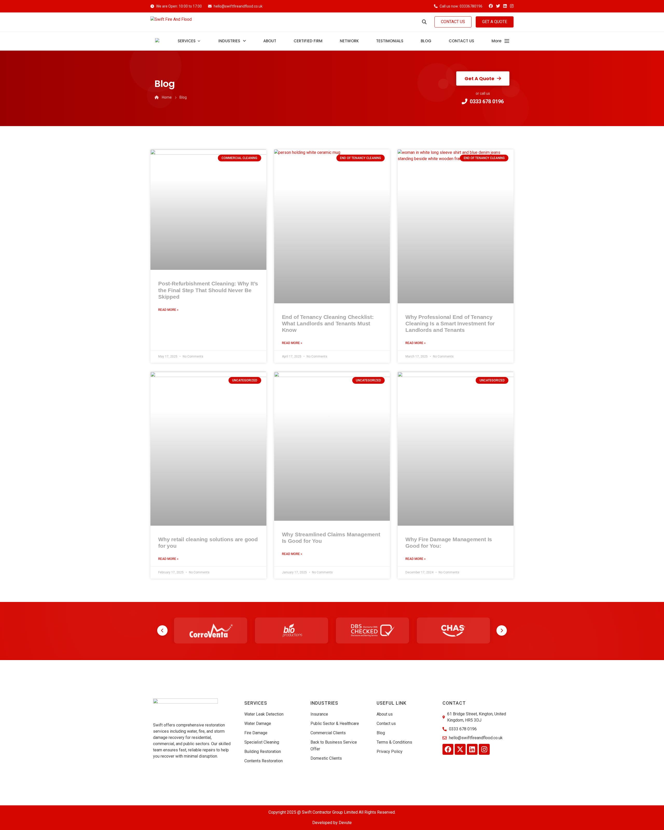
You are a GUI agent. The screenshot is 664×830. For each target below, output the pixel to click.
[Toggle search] (424, 22)
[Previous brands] (162, 630)
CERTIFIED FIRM (308, 41)
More (496, 41)
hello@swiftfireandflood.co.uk (238, 6)
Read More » (168, 310)
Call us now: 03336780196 (461, 6)
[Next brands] (501, 630)
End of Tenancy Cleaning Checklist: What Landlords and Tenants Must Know (328, 323)
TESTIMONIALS (389, 41)
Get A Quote (479, 78)
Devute (345, 822)
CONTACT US (453, 21)
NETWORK (349, 41)
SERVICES (187, 41)
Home (167, 97)
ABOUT (269, 41)
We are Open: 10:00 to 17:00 (179, 6)
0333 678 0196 (487, 101)
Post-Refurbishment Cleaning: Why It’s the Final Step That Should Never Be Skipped (208, 289)
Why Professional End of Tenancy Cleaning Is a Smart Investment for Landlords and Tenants (450, 323)
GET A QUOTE (494, 21)
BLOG (426, 41)
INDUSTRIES (229, 41)
